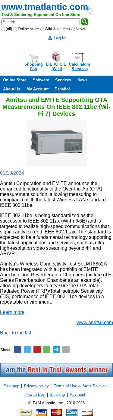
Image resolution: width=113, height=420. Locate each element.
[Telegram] (56, 349)
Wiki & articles (57, 29)
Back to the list (15, 332)
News (80, 29)
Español (62, 89)
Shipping (57, 394)
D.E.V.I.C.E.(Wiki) (56, 66)
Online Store (15, 80)
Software (41, 80)
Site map (11, 386)
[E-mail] (66, 349)
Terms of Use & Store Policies (80, 386)
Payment (77, 394)
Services (63, 80)
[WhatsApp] (46, 349)
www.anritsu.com (95, 322)
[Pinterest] (37, 349)
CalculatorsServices (79, 66)
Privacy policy (36, 386)
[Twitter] (27, 349)
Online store (28, 29)
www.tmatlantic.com (45, 7)
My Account (38, 89)
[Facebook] (17, 349)
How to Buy (35, 394)
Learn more (12, 312)
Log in (60, 38)
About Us (11, 89)
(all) (9, 29)
